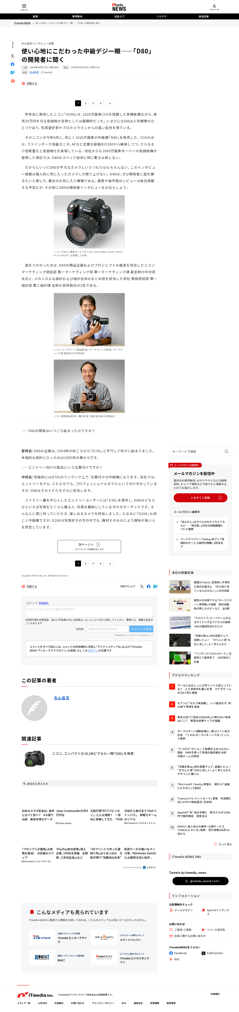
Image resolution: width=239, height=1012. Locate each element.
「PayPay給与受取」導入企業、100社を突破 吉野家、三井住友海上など (72, 853)
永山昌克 (61, 697)
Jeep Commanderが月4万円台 (72, 813)
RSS (124, 1003)
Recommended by (133, 867)
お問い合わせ (77, 1003)
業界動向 (77, 16)
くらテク (162, 16)
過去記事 (204, 16)
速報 (35, 16)
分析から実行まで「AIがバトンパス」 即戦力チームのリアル (140, 815)
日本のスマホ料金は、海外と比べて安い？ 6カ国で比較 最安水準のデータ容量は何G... (38, 815)
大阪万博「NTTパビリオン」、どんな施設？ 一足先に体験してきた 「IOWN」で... (106, 815)
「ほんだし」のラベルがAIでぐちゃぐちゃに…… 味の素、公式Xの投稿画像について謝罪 (202, 525)
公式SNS (42, 1003)
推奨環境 (171, 1003)
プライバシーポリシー (103, 1003)
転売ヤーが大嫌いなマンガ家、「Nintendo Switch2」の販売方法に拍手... (140, 853)
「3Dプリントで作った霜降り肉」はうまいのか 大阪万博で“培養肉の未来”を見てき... (106, 853)
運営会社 (138, 1003)
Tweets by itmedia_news (187, 872)
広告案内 (59, 1003)
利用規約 (215, 993)
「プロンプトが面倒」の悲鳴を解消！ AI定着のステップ (38, 853)
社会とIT (119, 16)
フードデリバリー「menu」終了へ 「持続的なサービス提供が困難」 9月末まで (202, 542)
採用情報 (154, 1003)
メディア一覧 (23, 1003)
